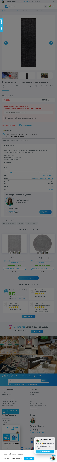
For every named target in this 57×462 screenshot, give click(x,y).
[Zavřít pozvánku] (53, 439)
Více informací (20, 454)
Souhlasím (29, 458)
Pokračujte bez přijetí (17, 458)
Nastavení (6, 458)
